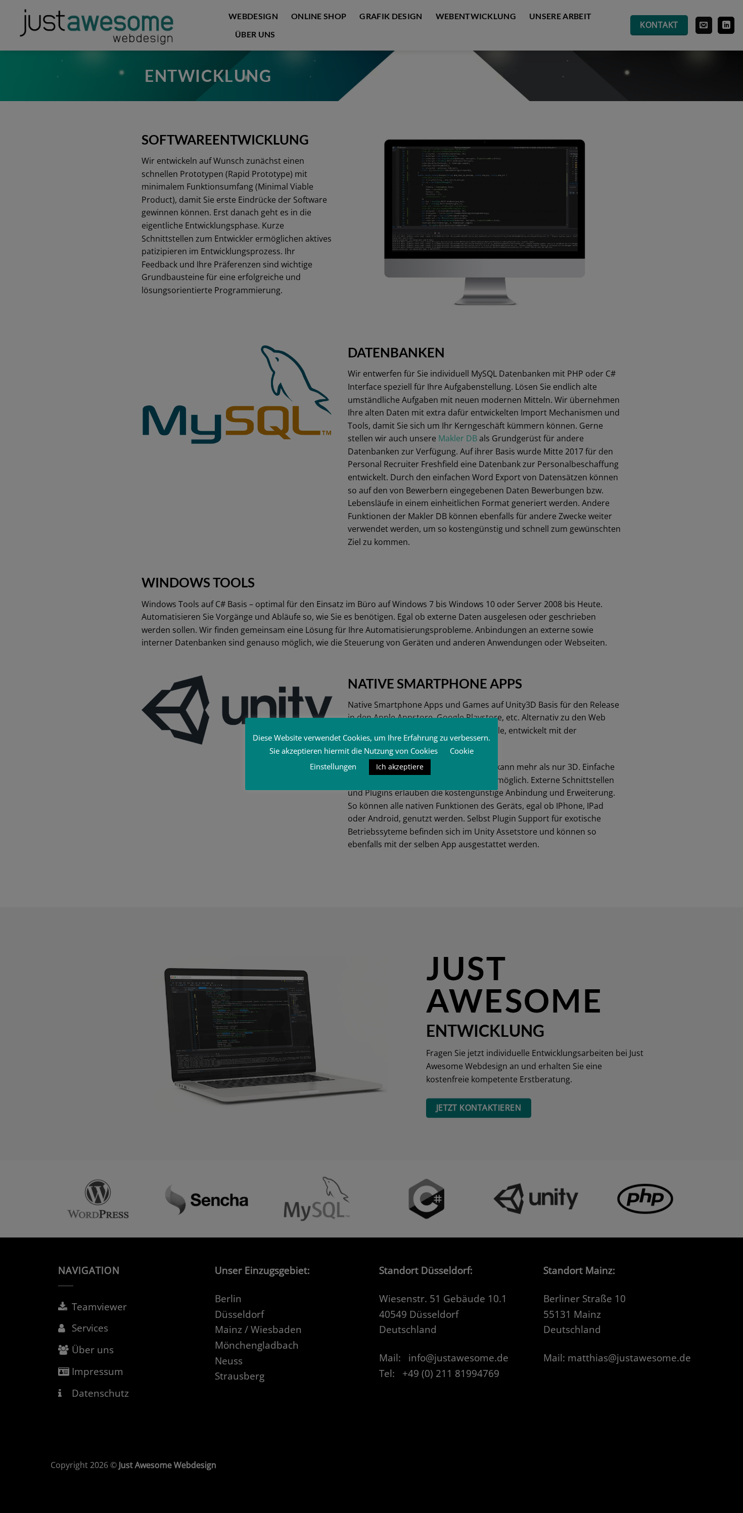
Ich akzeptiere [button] (400, 766)
